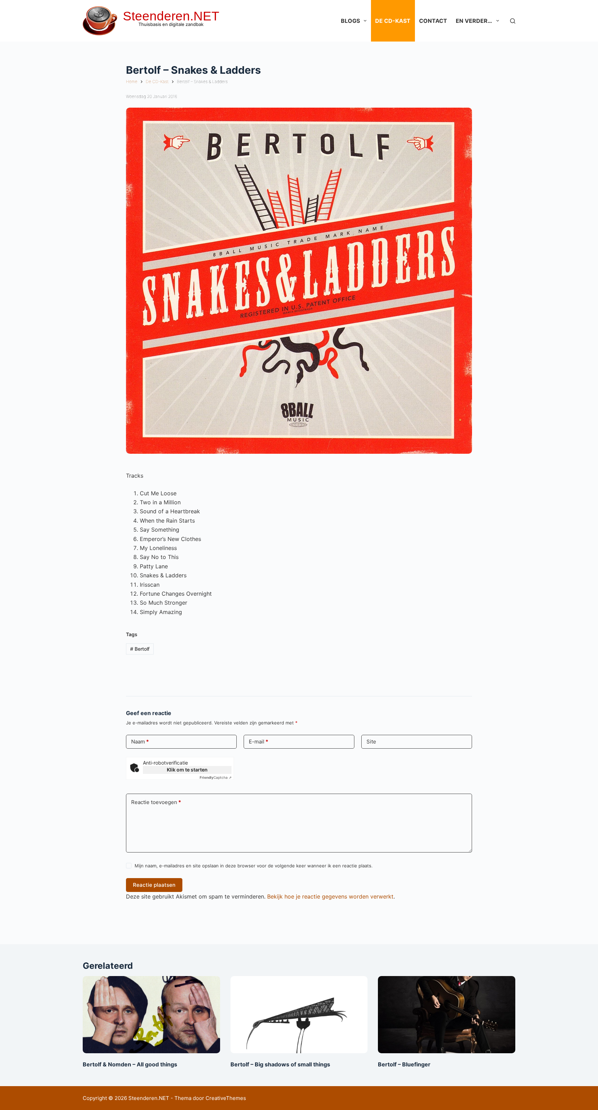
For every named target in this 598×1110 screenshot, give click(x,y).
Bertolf (140, 649)
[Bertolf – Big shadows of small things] (299, 1014)
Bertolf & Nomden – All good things (130, 1064)
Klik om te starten (187, 770)
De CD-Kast (392, 20)
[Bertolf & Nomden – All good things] (151, 1014)
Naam (140, 741)
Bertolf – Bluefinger (404, 1064)
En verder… (474, 20)
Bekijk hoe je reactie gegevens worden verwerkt (330, 896)
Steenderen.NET (171, 16)
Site (371, 741)
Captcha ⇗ (216, 777)
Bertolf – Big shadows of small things (280, 1064)
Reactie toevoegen (156, 802)
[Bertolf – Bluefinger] (446, 1014)
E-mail (258, 741)
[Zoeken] (512, 21)
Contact (433, 20)
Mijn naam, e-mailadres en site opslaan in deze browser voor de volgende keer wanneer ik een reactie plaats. (254, 865)
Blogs (350, 20)
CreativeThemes (226, 1098)
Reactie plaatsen (154, 885)
